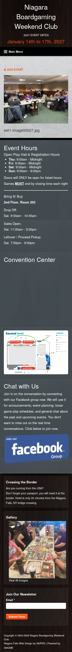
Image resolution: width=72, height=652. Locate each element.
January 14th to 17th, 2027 (36, 41)
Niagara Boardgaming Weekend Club (36, 16)
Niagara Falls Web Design (18, 643)
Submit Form (16, 617)
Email (10, 600)
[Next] (58, 99)
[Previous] (13, 99)
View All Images (18, 580)
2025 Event (14, 69)
